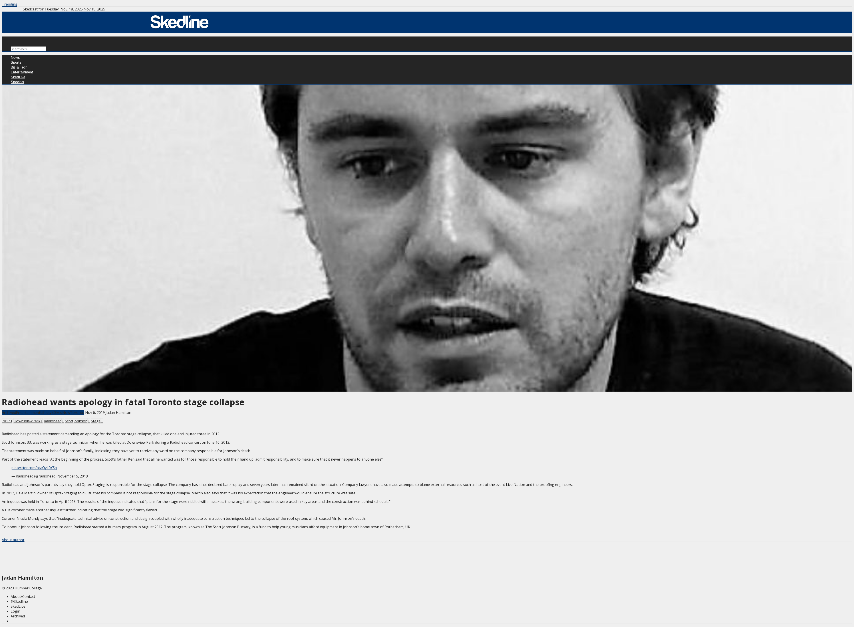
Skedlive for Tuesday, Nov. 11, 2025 (53, 9)
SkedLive (18, 77)
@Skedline (19, 601)
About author (13, 539)
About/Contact (23, 596)
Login (15, 611)
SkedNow (62, 412)
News (15, 57)
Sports (16, 62)
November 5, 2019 (72, 476)
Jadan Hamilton (118, 412)
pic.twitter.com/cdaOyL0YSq (34, 467)
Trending (9, 4)
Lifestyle (47, 412)
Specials (17, 82)
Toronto (77, 412)
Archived (9, 412)
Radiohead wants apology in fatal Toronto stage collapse (123, 402)
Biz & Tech (19, 67)
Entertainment (22, 72)
